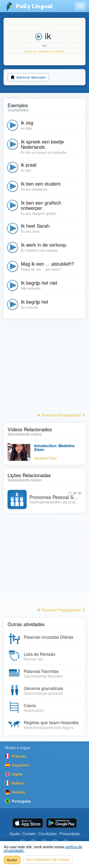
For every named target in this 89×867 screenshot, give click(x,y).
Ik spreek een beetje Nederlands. (42, 144)
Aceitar (12, 859)
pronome (30, 51)
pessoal (44, 51)
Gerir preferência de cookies (48, 859)
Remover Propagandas (61, 415)
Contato (29, 833)
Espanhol (20, 765)
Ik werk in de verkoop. (44, 244)
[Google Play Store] (61, 823)
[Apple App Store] (27, 823)
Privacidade (70, 833)
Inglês (17, 774)
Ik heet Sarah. (36, 225)
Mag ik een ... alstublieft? (47, 263)
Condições (47, 833)
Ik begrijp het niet (39, 282)
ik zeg (27, 122)
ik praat (29, 164)
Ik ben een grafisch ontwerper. (41, 205)
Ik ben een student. (41, 183)
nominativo (57, 51)
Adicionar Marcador (30, 77)
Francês (18, 756)
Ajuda (14, 833)
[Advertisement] (44, 366)
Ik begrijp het (34, 301)
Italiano (18, 783)
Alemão (18, 792)
